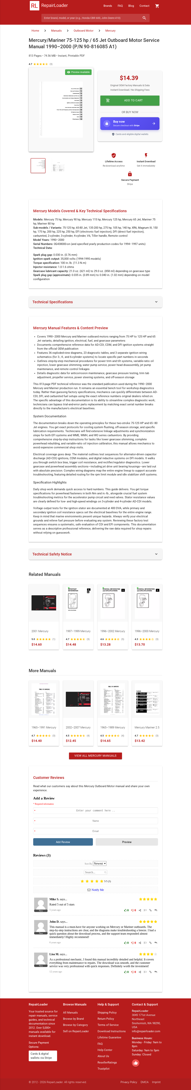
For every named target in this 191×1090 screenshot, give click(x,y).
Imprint (156, 1082)
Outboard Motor (83, 30)
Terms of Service (108, 1025)
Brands (108, 5)
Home (35, 30)
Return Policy (106, 1018)
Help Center (105, 1050)
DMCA (144, 1082)
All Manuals (70, 1012)
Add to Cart (124, 100)
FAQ (120, 5)
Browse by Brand (73, 1018)
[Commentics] (95, 891)
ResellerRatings (107, 1062)
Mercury (110, 30)
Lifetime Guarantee (109, 1037)
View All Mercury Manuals (95, 755)
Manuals (56, 30)
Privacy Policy (128, 1082)
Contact (144, 5)
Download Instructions (112, 1031)
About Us (103, 1056)
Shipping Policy (107, 1012)
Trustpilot (103, 1068)
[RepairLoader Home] (49, 6)
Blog (131, 5)
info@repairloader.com (146, 1031)
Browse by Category (75, 1025)
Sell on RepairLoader (76, 1031)
